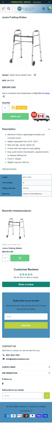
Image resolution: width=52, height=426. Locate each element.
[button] (3, 2)
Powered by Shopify (37, 406)
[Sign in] (43, 8)
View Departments (3, 8)
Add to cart (16, 116)
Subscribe (26, 325)
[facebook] (2, 384)
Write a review (26, 284)
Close (26, 367)
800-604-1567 (13, 355)
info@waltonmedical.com (17, 359)
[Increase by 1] (9, 103)
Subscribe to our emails (13, 390)
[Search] (8, 9)
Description (8, 129)
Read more (37, 2)
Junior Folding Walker (12, 248)
